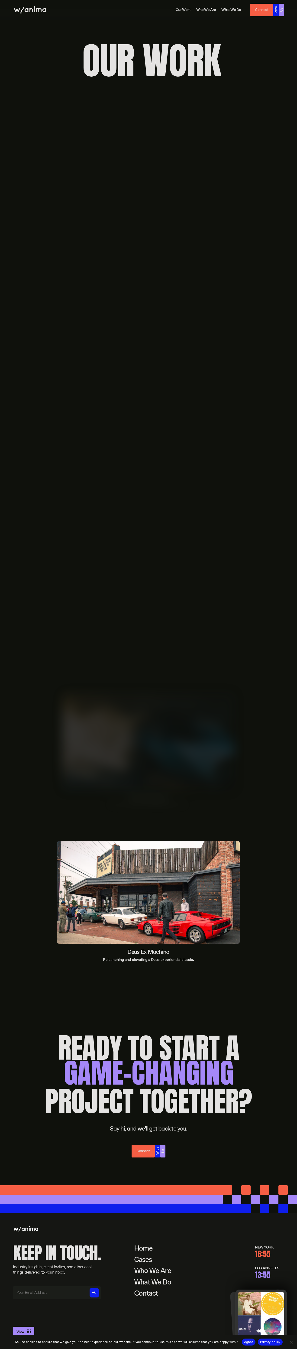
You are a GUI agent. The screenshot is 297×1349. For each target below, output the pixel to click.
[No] (291, 1342)
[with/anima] (30, 10)
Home (143, 1249)
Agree (248, 1342)
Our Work (183, 9)
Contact (146, 1294)
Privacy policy (270, 1342)
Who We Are (206, 9)
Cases (143, 1260)
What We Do (231, 9)
